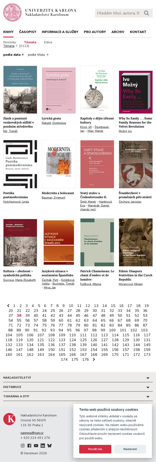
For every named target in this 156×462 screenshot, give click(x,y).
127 (104, 339)
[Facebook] (29, 446)
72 (19, 325)
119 (19, 339)
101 (123, 330)
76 (53, 325)
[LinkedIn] (43, 446)
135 (40, 344)
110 (72, 335)
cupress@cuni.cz (32, 433)
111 (83, 335)
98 (94, 330)
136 (51, 344)
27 (69, 310)
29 (86, 310)
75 (44, 325)
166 (72, 354)
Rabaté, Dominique (54, 123)
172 (136, 354)
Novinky (9, 42)
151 (62, 349)
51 (128, 315)
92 (44, 330)
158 (136, 349)
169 (104, 354)
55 (19, 320)
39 (27, 315)
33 (120, 310)
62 (78, 320)
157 (125, 349)
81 (95, 325)
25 (53, 310)
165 (62, 354)
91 (36, 330)
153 (83, 349)
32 (111, 310)
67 (120, 320)
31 (103, 310)
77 (61, 325)
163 (40, 354)
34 (128, 310)
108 (51, 335)
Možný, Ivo (125, 131)
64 (95, 320)
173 (147, 354)
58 (44, 320)
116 (136, 335)
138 (72, 344)
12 (88, 305)
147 (19, 349)
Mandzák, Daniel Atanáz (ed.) (94, 207)
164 (51, 354)
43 (61, 315)
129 (125, 339)
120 (30, 339)
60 (61, 320)
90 (27, 330)
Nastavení (130, 449)
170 (115, 354)
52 (137, 315)
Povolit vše (95, 449)
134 (30, 344)
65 (103, 320)
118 (8, 339)
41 (44, 315)
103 (144, 330)
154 (94, 349)
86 (137, 325)
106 (30, 335)
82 (103, 325)
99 (103, 330)
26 (61, 310)
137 (62, 344)
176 (85, 359)
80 (86, 325)
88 (10, 330)
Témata (30, 42)
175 (75, 359)
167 (83, 354)
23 (36, 310)
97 (86, 330)
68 (128, 320)
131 (147, 339)
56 (27, 320)
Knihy (8, 32)
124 (72, 339)
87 (145, 325)
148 (30, 349)
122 (51, 339)
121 (40, 339)
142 (115, 344)
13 (96, 305)
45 (78, 315)
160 (8, 354)
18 (138, 305)
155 (104, 349)
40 (36, 315)
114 (115, 335)
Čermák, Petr (50, 280)
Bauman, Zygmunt (53, 198)
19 (146, 305)
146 (8, 349)
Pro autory (95, 32)
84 (120, 325)
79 (78, 325)
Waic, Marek (95, 131)
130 (136, 339)
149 (40, 349)
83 (111, 325)
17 (130, 305)
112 (94, 335)
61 (69, 320)
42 (53, 315)
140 (94, 344)
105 (19, 335)
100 (112, 330)
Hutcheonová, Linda (16, 202)
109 (62, 335)
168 (94, 354)
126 (94, 339)
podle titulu (36, 54)
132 (8, 344)
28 (78, 310)
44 (69, 315)
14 (104, 305)
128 (115, 339)
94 (61, 330)
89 (19, 330)
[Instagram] (23, 446)
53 (145, 315)
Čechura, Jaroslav (130, 202)
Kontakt (138, 32)
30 (95, 310)
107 (40, 335)
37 (11, 315)
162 (30, 354)
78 (69, 325)
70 (145, 320)
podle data (12, 54)
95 (69, 330)
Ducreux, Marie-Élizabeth (19, 280)
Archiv (118, 32)
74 (36, 325)
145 (147, 344)
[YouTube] (36, 446)
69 (137, 320)
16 (121, 305)
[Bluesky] (49, 446)
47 (95, 315)
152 (72, 349)
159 (147, 349)
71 (11, 325)
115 (125, 335)
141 (104, 344)
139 (83, 344)
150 (51, 349)
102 (133, 330)
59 (53, 320)
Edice (48, 42)
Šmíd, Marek (88, 202)
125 (83, 339)
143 (125, 344)
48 (103, 315)
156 (115, 349)
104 (8, 335)
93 (52, 330)
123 (62, 339)
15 (113, 305)
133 (19, 344)
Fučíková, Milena (90, 284)
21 (19, 310)
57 (36, 320)
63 (86, 320)
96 (78, 330)
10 (71, 305)
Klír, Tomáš (10, 131)
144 (136, 344)
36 (145, 310)
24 (44, 310)
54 (11, 320)
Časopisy (27, 32)
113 (104, 335)
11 (79, 305)
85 (128, 325)
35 (137, 310)
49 (111, 315)
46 (86, 315)
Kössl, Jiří (86, 127)
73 (27, 325)
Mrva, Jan (50, 287)
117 (147, 335)
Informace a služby (60, 32)
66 (111, 320)
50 (120, 315)
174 (64, 359)
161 (19, 354)
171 (125, 354)
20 (11, 310)
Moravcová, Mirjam (131, 284)
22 (27, 310)
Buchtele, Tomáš (63, 284)
